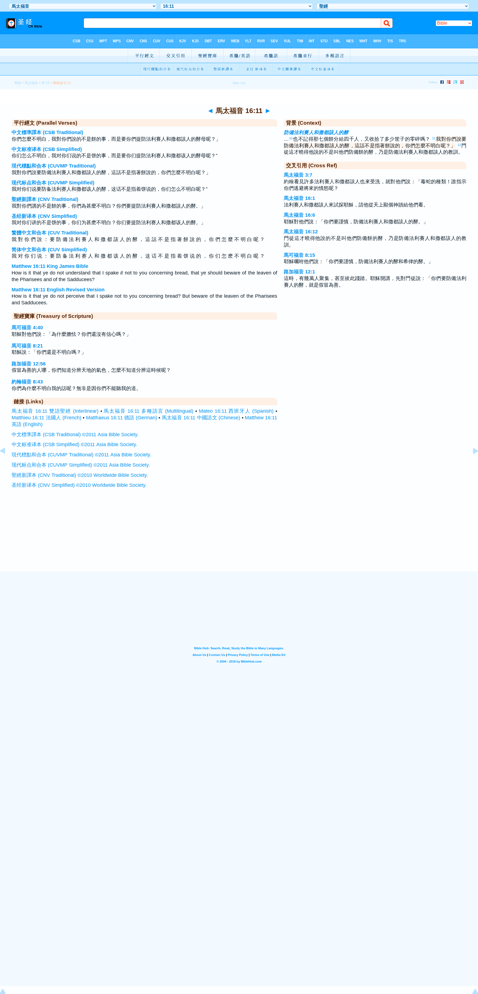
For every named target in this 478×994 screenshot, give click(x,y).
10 (290, 138)
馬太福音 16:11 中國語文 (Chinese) (201, 417)
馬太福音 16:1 (299, 198)
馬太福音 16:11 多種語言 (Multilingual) (148, 411)
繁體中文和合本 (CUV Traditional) (50, 233)
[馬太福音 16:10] (7, 463)
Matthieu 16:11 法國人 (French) (46, 417)
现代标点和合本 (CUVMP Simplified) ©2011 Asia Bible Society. (81, 465)
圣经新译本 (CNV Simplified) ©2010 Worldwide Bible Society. (79, 485)
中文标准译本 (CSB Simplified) (47, 149)
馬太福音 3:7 (298, 175)
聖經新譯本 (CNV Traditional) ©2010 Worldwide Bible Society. (80, 475)
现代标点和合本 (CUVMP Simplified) (53, 182)
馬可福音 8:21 (27, 346)
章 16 (45, 83)
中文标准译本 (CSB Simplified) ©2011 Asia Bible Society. (74, 444)
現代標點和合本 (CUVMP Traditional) (54, 166)
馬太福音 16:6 (299, 215)
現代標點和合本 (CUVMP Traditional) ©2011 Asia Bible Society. (81, 454)
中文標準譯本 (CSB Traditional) (47, 132)
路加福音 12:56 (29, 364)
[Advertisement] (239, 537)
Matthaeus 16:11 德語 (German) (121, 417)
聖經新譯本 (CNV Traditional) (45, 199)
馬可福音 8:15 (299, 255)
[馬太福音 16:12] (471, 463)
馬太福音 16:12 (301, 231)
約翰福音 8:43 (27, 381)
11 (433, 138)
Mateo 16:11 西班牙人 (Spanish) (236, 411)
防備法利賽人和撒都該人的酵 (316, 132)
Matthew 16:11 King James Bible (50, 266)
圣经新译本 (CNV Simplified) (44, 216)
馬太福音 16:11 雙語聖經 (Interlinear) (55, 411)
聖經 (17, 83)
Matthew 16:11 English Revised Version (58, 289)
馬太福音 (31, 83)
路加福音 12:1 (299, 271)
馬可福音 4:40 (27, 327)
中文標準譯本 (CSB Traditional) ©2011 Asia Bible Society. (75, 434)
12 (459, 145)
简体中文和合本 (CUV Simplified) (49, 249)
